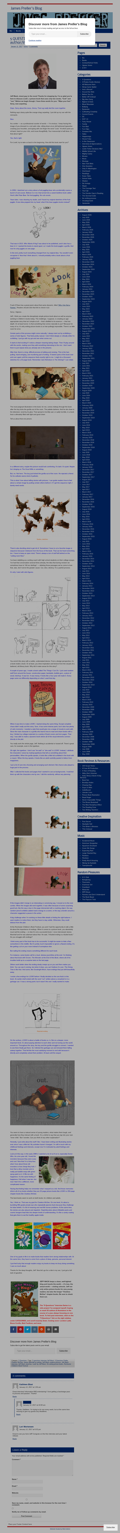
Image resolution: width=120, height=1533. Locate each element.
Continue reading (35, 40)
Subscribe (84, 34)
